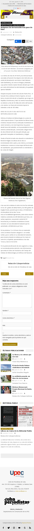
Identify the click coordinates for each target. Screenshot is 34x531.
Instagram (14, 528)
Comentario (7, 293)
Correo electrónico (9, 318)
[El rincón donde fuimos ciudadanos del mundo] (6, 368)
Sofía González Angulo (20, 372)
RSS (30, 528)
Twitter (8, 528)
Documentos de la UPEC (9, 4)
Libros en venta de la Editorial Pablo (16, 431)
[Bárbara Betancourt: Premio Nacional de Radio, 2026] (6, 390)
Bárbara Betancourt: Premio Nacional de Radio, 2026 (22, 389)
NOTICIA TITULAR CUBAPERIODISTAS (13, 25)
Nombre (6, 310)
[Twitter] (23, 41)
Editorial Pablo (10, 403)
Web (4, 325)
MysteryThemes (26, 523)
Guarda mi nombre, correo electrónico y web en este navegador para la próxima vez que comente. (17, 337)
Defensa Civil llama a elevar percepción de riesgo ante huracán (6, 274)
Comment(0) (18, 35)
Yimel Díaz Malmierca (20, 361)
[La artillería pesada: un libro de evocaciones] (6, 379)
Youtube (19, 528)
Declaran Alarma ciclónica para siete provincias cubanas (30, 274)
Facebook (3, 528)
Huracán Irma (10, 258)
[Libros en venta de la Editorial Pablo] (17, 416)
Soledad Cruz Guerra (19, 383)
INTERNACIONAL (7, 23)
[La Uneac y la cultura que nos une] (6, 357)
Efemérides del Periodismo (24, 4)
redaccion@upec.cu (21, 491)
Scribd (24, 528)
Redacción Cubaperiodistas (18, 263)
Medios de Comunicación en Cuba (17, 6)
